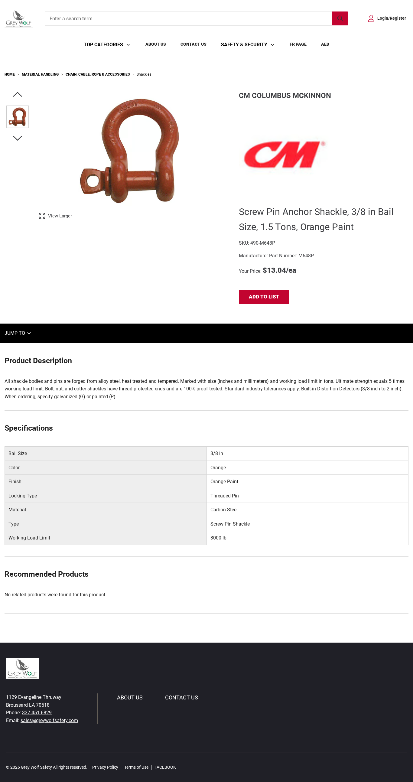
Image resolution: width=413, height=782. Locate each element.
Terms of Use (136, 767)
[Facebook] (184, 767)
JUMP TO (15, 333)
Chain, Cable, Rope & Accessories (98, 74)
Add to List (264, 297)
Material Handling (40, 74)
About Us (155, 44)
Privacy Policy (105, 767)
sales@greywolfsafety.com (49, 720)
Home (10, 74)
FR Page (298, 44)
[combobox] (196, 18)
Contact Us (193, 44)
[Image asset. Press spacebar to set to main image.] (17, 117)
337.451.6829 (37, 712)
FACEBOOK (165, 767)
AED (325, 44)
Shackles (144, 74)
